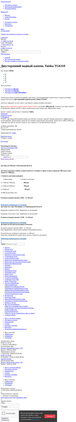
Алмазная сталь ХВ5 (12, 279)
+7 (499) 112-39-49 (7, 41)
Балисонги (8, 267)
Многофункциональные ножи (15, 299)
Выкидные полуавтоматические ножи (18, 262)
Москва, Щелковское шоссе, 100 (12, 348)
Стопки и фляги (10, 315)
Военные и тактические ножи (15, 255)
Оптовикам (8, 26)
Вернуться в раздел (7, 159)
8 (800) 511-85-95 (6, 48)
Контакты (8, 24)
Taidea (14, 133)
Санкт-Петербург (10, 17)
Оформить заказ (21, 397)
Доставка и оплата (11, 22)
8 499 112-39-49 (6, 355)
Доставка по (11, 89)
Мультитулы (9, 295)
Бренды (7, 247)
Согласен (50, 416)
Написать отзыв (6, 136)
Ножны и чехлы (10, 302)
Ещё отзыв (4, 141)
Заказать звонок (6, 359)
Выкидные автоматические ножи (16, 260)
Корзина (4, 37)
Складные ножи (10, 253)
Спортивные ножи (11, 256)
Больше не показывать (10, 396)
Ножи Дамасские (10, 281)
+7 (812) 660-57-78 (7, 44)
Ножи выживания (11, 276)
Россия (7, 19)
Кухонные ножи (10, 297)
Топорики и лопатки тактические (16, 301)
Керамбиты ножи (10, 271)
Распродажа (9, 249)
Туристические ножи (12, 258)
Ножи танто (9, 274)
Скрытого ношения (11, 278)
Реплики (8, 265)
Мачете (7, 269)
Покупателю (6, 1)
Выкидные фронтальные (13, 263)
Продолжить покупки (8, 397)
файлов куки (35, 419)
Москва (7, 15)
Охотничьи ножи (10, 251)
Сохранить (5, 418)
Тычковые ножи (10, 272)
